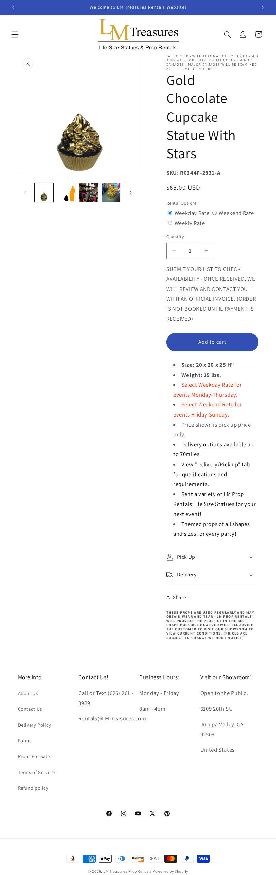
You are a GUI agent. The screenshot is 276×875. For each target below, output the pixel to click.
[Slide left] (25, 192)
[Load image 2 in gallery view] (66, 192)
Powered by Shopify (170, 871)
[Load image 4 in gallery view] (111, 192)
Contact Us (30, 709)
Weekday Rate (193, 213)
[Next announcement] (262, 7)
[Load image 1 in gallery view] (43, 192)
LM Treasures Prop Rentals (128, 871)
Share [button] (179, 597)
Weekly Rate (190, 223)
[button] (15, 34)
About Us (28, 693)
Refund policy (33, 788)
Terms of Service (36, 772)
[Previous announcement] (13, 7)
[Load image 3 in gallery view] (88, 192)
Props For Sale (34, 756)
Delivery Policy (34, 724)
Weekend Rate (236, 213)
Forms (25, 740)
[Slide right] (130, 192)
